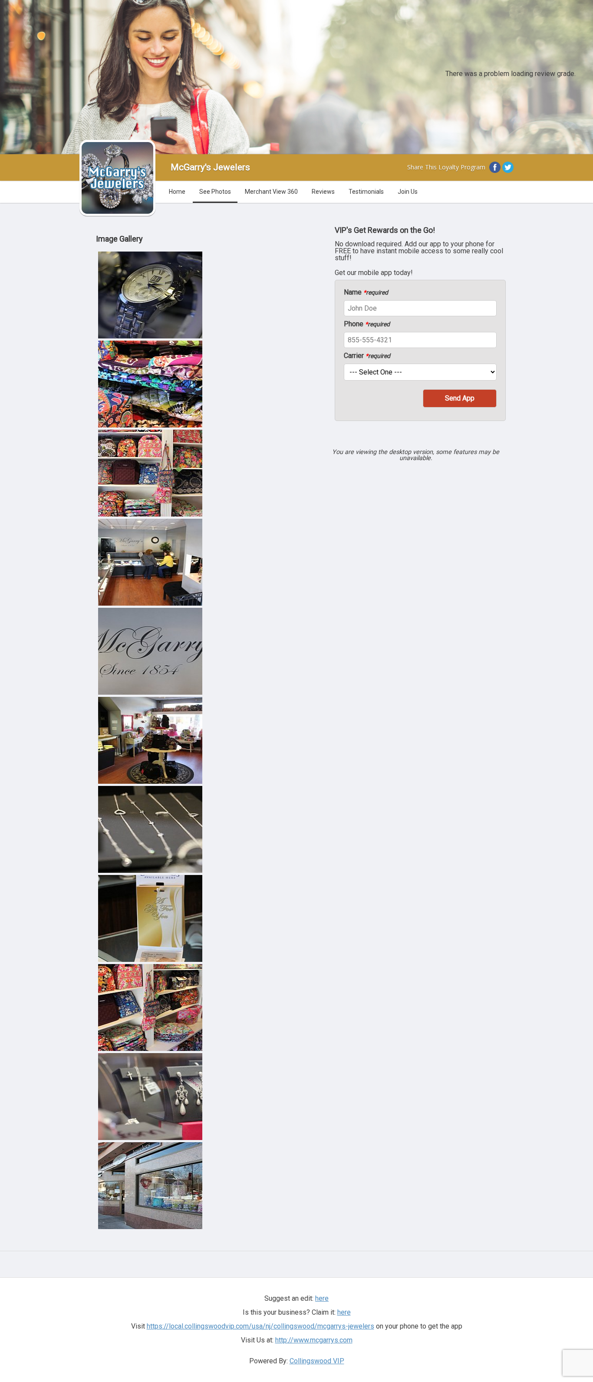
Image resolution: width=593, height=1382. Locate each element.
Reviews (323, 191)
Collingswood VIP (317, 1361)
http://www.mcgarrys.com (314, 1340)
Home (177, 191)
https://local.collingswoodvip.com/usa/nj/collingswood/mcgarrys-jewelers (260, 1326)
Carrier (367, 355)
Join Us (408, 191)
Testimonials (366, 191)
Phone (367, 324)
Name (366, 292)
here (344, 1312)
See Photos (215, 191)
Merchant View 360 (271, 191)
